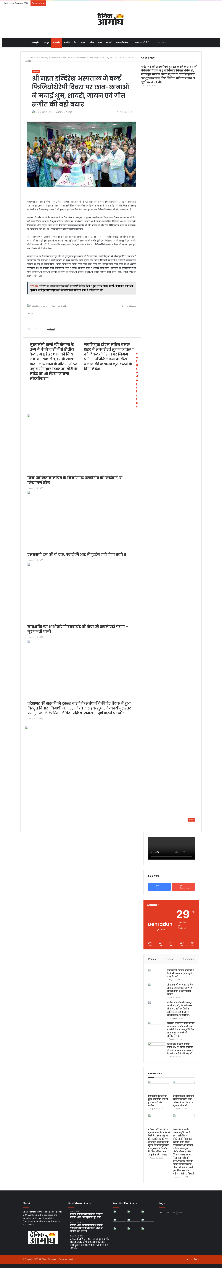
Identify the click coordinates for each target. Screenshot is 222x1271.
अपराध (83, 42)
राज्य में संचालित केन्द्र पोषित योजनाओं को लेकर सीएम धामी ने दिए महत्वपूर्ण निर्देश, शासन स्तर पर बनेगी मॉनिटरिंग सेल (181, 1029)
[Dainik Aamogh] (111, 19)
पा (174, 1213)
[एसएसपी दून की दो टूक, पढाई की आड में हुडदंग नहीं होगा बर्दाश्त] (159, 1087)
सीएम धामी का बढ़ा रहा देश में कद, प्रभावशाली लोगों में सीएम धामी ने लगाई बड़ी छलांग (180, 989)
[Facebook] (0, 1269)
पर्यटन (92, 42)
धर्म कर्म (108, 42)
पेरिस (180, 1213)
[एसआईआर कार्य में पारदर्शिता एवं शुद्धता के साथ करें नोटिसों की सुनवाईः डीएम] (147, 1230)
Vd (161, 1213)
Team (196, 1259)
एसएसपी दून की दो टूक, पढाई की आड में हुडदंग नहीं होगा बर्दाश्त (158, 1101)
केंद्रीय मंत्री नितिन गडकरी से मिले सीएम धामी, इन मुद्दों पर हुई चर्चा (180, 973)
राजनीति (67, 42)
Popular (152, 959)
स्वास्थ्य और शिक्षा (122, 42)
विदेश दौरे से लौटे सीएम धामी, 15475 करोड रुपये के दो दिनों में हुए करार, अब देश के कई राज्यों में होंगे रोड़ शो (180, 1049)
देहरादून (46, 42)
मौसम (100, 42)
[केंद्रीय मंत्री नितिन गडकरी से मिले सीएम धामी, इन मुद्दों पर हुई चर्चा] (156, 974)
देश (75, 42)
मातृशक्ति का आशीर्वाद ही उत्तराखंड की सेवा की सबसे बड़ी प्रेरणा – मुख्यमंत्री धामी (183, 1101)
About (189, 1259)
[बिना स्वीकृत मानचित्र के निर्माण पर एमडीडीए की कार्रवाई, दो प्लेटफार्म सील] (119, 1222)
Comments (189, 959)
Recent (170, 959)
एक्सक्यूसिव (35, 42)
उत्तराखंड (56, 42)
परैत (168, 1213)
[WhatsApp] (1, 1269)
